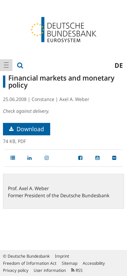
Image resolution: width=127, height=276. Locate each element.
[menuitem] (6, 65)
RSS (78, 270)
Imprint (62, 256)
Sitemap (69, 263)
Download (29, 129)
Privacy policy (15, 270)
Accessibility (94, 263)
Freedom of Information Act (29, 263)
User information (50, 270)
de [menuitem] (119, 65)
